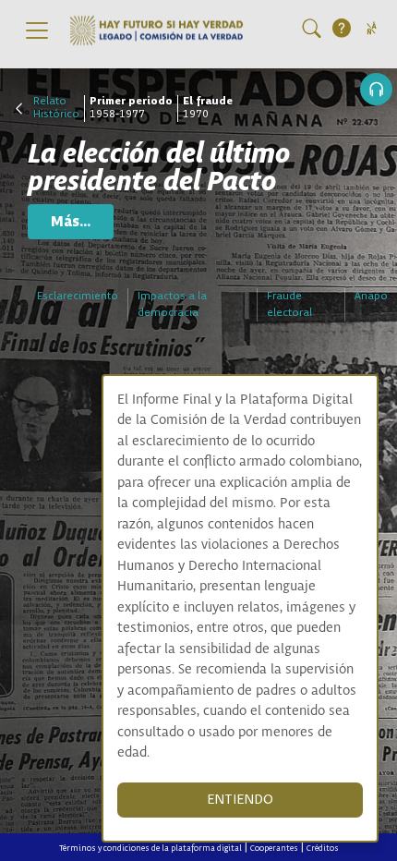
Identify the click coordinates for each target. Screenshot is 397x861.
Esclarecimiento (77, 296)
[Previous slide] (199, 76)
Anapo (371, 296)
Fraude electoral (289, 304)
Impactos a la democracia (172, 304)
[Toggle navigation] (37, 30)
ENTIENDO (240, 799)
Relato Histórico (56, 107)
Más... (70, 221)
